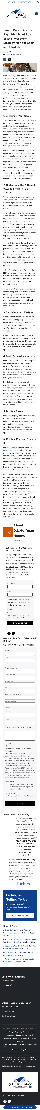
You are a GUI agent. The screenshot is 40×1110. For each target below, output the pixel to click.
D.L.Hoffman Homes (13, 55)
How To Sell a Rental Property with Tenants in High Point (20, 1045)
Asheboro (7, 1038)
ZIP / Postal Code (10, 701)
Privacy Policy (14, 798)
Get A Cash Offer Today (11, 1029)
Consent (10, 610)
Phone (7, 712)
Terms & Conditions (25, 796)
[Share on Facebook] (4, 59)
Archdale (20, 1041)
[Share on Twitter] (9, 59)
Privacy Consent (10, 793)
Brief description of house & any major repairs (18, 728)
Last (6, 664)
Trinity (33, 1038)
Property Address (11, 668)
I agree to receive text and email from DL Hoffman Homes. (18, 616)
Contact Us (25, 1029)
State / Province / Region (13, 694)
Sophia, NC (20, 1035)
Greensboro (16, 1050)
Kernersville (29, 1035)
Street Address (10, 674)
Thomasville (25, 1038)
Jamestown (32, 1032)
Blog (16, 1032)
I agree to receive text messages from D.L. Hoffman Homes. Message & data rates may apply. (22, 787)
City (6, 688)
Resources (33, 1029)
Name (7, 650)
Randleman (10, 1035)
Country (7, 708)
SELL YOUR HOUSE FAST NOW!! (20, 2)
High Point (23, 1032)
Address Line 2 (9, 681)
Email (9, 591)
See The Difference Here (20, 915)
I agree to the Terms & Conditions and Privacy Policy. (18, 750)
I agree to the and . (22, 797)
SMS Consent (9, 781)
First (6, 657)
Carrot (32, 1066)
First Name (11, 583)
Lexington (16, 1038)
